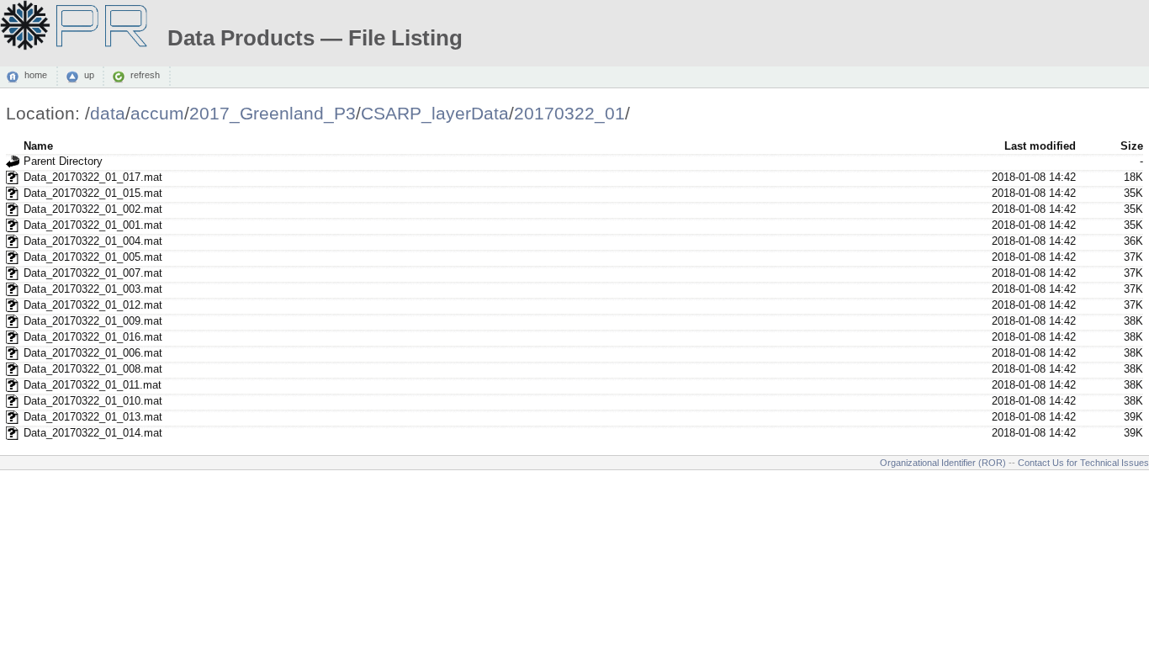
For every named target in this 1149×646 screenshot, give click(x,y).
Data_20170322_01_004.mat (93, 241)
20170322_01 (569, 113)
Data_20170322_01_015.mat (93, 193)
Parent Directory (63, 161)
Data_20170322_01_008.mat (93, 369)
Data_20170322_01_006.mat (93, 353)
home (35, 76)
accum (157, 113)
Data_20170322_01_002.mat (93, 209)
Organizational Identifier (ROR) (943, 463)
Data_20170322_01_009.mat (93, 321)
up (89, 76)
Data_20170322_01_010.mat (93, 400)
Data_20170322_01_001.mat (93, 225)
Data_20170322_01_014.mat (93, 432)
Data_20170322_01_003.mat (93, 289)
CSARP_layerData (435, 113)
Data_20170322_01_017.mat (93, 177)
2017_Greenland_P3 (272, 113)
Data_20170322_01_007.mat (93, 273)
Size (1131, 146)
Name (38, 146)
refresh (145, 76)
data (107, 113)
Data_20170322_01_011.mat (92, 385)
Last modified (1040, 146)
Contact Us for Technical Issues (1083, 463)
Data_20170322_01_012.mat (93, 305)
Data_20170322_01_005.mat (93, 257)
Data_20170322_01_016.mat (93, 337)
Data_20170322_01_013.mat (93, 416)
